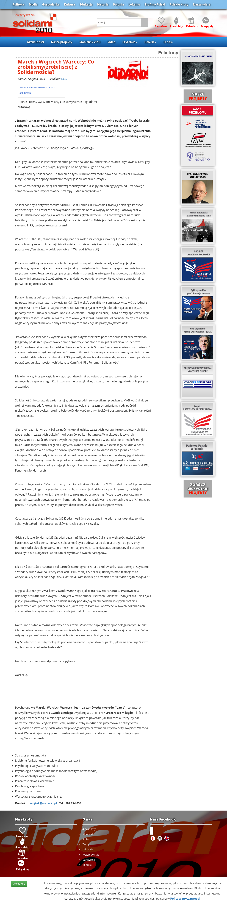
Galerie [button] (149, 42)
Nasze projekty (61, 42)
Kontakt (87, 864)
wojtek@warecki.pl (43, 803)
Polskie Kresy (179, 4)
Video (111, 42)
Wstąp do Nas (90, 854)
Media (33, 4)
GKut (64, 79)
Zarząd (86, 844)
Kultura (69, 4)
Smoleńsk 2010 (89, 42)
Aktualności (35, 42)
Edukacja (86, 4)
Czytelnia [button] (128, 42)
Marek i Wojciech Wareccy (33, 87)
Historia (103, 4)
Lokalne (134, 4)
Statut (86, 839)
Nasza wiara (202, 4)
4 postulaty (89, 829)
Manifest (87, 834)
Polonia (118, 4)
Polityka (18, 4)
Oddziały (87, 849)
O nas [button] (168, 42)
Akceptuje (19, 883)
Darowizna (88, 859)
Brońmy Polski (155, 4)
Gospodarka (50, 4)
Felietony (168, 52)
